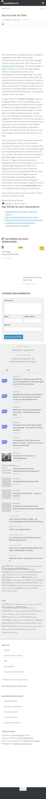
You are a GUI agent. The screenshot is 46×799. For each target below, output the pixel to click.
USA (35, 588)
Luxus (20, 575)
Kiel (35, 572)
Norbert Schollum (12, 20)
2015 (3, 566)
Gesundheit (31, 569)
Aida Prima (13, 566)
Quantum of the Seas (16, 582)
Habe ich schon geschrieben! (19, 529)
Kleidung (40, 572)
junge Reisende (23, 572)
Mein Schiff (25, 575)
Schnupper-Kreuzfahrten (13, 706)
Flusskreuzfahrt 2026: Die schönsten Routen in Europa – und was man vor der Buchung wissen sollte (28, 442)
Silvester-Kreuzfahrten (12, 723)
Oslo (23, 580)
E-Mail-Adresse (30, 317)
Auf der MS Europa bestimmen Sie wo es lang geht (24, 220)
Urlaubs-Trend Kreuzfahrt (13, 655)
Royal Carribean (21, 585)
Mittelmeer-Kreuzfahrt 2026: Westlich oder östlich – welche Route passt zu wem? (27, 412)
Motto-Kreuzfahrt (17, 577)
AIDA (7, 566)
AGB (5, 661)
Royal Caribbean (9, 585)
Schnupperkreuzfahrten (36, 585)
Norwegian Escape (16, 580)
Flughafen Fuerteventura (22, 744)
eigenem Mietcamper (25, 738)
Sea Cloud (4, 588)
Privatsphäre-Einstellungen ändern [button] (14, 680)
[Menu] (43, 3)
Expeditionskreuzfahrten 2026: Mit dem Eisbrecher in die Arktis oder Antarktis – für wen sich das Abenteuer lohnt (27, 397)
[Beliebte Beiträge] (17, 370)
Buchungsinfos (9, 666)
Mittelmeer (7, 577)
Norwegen (6, 580)
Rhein (41, 583)
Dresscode (39, 566)
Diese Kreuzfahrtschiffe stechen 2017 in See (21, 217)
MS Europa (27, 577)
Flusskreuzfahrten (15, 569)
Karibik (31, 572)
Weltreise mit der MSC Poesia (13, 66)
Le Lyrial (16, 575)
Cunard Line (26, 566)
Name (6, 317)
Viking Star (15, 591)
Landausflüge (10, 575)
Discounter (33, 566)
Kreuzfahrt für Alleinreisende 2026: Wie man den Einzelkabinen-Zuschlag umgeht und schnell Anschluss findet (28, 381)
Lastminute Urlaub (18, 735)
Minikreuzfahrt (33, 575)
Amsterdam (19, 566)
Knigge (4, 575)
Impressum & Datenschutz (14, 672)
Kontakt (7, 650)
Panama (33, 580)
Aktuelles (6, 9)
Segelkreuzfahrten (11, 701)
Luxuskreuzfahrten (11, 717)
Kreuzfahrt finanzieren (32, 741)
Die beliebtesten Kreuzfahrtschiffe (25, 481)
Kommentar (9, 300)
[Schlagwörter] (39, 370)
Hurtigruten (7, 572)
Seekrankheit (11, 588)
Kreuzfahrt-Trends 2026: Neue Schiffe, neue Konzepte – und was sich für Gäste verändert (28, 427)
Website (7, 325)
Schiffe (28, 585)
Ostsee (28, 580)
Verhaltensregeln (7, 591)
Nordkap (34, 577)
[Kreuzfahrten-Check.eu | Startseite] (13, 3)
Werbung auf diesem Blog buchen (14, 686)
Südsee (18, 588)
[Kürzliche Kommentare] (28, 370)
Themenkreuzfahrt (27, 588)
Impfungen (16, 572)
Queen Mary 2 (32, 582)
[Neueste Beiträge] (7, 370)
